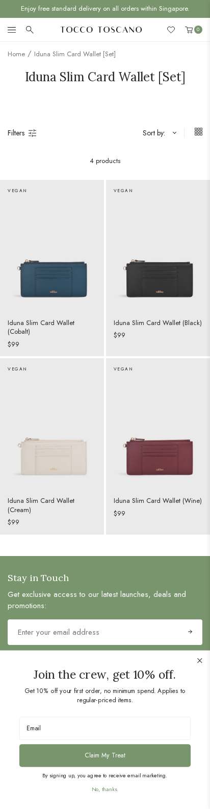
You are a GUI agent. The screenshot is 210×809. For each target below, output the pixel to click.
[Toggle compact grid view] (193, 133)
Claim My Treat (105, 754)
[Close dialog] (200, 660)
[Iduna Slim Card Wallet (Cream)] (52, 423)
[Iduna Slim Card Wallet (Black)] (158, 245)
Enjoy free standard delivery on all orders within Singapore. (105, 8)
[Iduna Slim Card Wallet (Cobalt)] (52, 245)
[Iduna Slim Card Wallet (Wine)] (158, 423)
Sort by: (154, 133)
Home (16, 54)
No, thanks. (105, 789)
